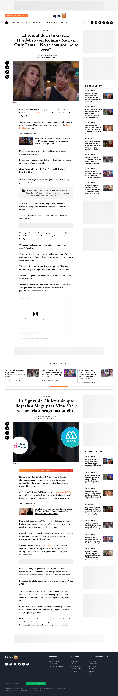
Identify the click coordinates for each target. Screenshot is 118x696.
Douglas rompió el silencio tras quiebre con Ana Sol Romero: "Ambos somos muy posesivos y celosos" (92, 189)
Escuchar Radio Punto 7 (15, 15)
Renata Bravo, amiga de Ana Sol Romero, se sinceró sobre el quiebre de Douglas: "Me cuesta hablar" (93, 113)
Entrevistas (14, 22)
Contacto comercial (56, 666)
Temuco (91, 668)
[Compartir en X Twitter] (7, 67)
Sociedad (63, 22)
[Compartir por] (7, 77)
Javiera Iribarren (51, 55)
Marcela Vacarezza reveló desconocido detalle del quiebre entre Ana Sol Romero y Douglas (93, 97)
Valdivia (91, 671)
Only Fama (38, 112)
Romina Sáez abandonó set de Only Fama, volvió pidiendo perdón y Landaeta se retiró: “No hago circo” (53, 141)
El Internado (47, 545)
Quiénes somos (54, 661)
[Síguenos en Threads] (111, 22)
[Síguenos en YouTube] (103, 22)
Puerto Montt (93, 676)
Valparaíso (92, 661)
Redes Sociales (52, 22)
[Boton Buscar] (84, 22)
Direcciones (53, 664)
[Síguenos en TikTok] (107, 22)
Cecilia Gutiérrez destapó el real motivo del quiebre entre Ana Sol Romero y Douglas (93, 174)
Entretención (38, 22)
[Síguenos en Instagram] (96, 22)
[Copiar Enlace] (7, 72)
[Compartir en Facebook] (7, 63)
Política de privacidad (12, 683)
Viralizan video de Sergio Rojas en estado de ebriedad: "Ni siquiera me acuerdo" (93, 160)
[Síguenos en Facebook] (99, 22)
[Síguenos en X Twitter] (92, 22)
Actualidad (26, 22)
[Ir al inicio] (6, 22)
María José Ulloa (51, 416)
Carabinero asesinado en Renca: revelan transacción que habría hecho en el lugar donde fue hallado (93, 145)
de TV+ (64, 492)
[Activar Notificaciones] (88, 22)
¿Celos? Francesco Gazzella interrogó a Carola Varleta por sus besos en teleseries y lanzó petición (88, 374)
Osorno (91, 673)
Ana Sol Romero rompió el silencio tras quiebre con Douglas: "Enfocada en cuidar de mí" (93, 129)
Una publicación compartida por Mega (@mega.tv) (35, 338)
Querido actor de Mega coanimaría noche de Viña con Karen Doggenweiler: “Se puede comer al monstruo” (53, 511)
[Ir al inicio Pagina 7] (59, 15)
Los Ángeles (93, 666)
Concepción (93, 664)
